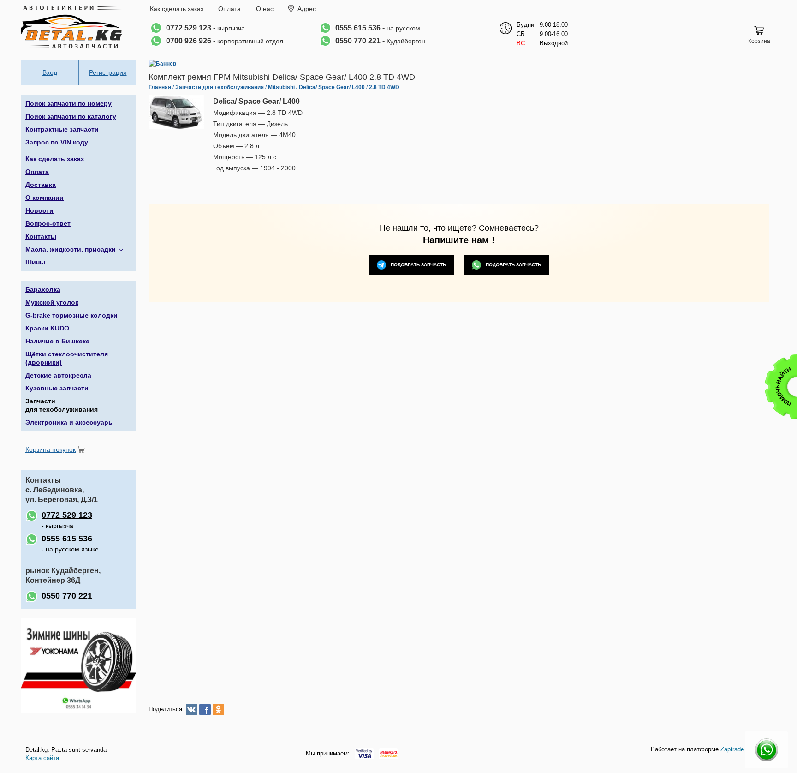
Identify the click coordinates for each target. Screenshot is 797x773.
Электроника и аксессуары (69, 422)
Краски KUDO (47, 328)
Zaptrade (732, 749)
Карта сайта (42, 758)
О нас (265, 8)
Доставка (40, 184)
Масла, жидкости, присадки (70, 249)
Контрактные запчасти (62, 129)
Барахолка (42, 289)
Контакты (40, 236)
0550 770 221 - (380, 41)
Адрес (306, 8)
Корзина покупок (50, 449)
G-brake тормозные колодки (71, 315)
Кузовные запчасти (57, 388)
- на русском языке (70, 543)
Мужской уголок (51, 302)
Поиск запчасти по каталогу (70, 116)
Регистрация (108, 72)
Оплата (229, 8)
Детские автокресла (58, 375)
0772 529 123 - (205, 28)
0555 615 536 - (377, 28)
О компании (44, 197)
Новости (39, 210)
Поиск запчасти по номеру (68, 103)
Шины (35, 262)
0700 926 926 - (224, 41)
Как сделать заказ (176, 8)
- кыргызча (67, 519)
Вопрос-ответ (48, 223)
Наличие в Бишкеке (57, 341)
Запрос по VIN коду (56, 142)
